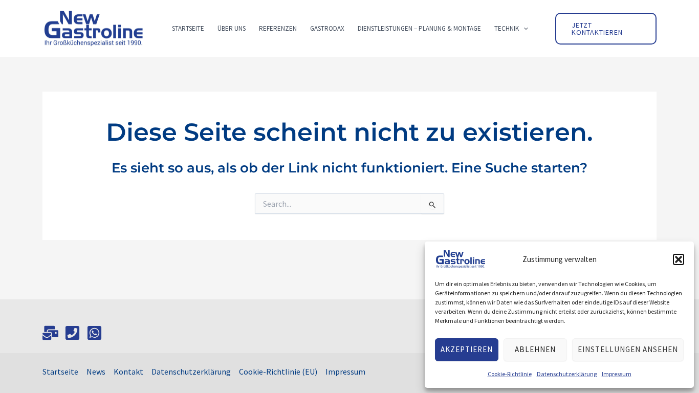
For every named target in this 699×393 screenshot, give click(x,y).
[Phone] (72, 333)
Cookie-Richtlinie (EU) (278, 371)
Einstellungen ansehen (628, 349)
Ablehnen (535, 349)
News (95, 371)
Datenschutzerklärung (567, 374)
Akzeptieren (467, 349)
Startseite (60, 371)
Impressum (616, 374)
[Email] (50, 333)
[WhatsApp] (94, 333)
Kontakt (128, 371)
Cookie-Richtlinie (510, 374)
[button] (678, 259)
